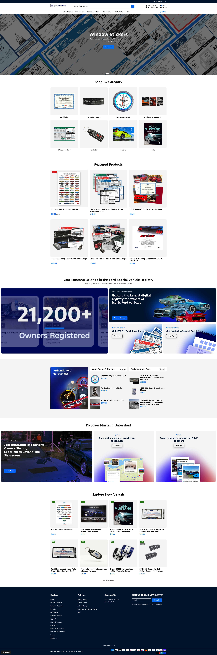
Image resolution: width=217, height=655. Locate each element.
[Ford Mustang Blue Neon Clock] (95, 379)
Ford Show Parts (62, 651)
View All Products (56, 602)
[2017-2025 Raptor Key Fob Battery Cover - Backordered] (153, 553)
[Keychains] (94, 134)
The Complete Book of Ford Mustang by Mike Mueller (121, 530)
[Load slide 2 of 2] (110, 73)
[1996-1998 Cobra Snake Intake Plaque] (134, 391)
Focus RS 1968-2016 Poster (62, 529)
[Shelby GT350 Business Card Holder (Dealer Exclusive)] (123, 553)
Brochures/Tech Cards (57, 631)
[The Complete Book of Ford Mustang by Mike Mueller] (123, 514)
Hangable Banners (94, 117)
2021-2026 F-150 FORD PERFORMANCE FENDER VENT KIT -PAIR (152, 377)
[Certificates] (64, 101)
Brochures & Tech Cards (152, 117)
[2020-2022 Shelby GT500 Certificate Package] (69, 238)
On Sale (53, 609)
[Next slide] (114, 73)
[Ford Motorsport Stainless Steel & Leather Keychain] (94, 553)
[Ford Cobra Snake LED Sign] (95, 391)
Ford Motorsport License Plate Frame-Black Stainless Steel (63, 570)
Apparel (53, 619)
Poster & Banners (56, 622)
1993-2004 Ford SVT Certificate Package (146, 209)
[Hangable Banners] (94, 101)
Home (52, 599)
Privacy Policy (82, 599)
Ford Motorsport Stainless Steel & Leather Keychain (94, 570)
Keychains (93, 150)
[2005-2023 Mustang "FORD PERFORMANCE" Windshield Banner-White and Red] (134, 404)
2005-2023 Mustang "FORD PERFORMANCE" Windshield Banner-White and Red (151, 402)
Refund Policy (82, 606)
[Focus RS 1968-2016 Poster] (64, 514)
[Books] (153, 134)
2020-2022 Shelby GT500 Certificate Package (69, 259)
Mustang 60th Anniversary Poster (65, 209)
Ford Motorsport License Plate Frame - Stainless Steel (152, 530)
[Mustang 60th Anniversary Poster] (69, 188)
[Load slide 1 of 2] (107, 73)
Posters (123, 150)
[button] (163, 6)
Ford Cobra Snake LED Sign (112, 388)
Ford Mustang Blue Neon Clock (113, 376)
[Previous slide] (102, 73)
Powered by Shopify (76, 651)
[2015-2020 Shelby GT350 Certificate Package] (108, 238)
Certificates (64, 117)
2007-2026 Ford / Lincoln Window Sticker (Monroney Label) (107, 210)
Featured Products (56, 606)
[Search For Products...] (132, 6)
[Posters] (123, 134)
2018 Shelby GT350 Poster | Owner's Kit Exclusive (91, 530)
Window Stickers (64, 150)
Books (153, 150)
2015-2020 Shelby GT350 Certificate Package (108, 259)
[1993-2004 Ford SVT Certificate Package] (148, 188)
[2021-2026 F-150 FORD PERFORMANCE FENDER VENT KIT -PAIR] (134, 379)
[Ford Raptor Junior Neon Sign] (95, 404)
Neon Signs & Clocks (123, 117)
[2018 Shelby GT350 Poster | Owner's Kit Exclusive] (94, 514)
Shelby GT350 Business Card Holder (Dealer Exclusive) (121, 570)
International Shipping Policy (87, 609)
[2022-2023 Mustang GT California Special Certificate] (148, 238)
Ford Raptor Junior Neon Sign (113, 400)
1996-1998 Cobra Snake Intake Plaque (152, 389)
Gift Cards (53, 638)
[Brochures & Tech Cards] (153, 101)
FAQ (79, 612)
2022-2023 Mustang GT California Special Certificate (146, 259)
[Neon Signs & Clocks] (123, 101)
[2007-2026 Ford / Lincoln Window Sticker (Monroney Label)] (108, 188)
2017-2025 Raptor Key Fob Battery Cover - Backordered (151, 570)
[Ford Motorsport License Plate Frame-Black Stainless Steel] (64, 553)
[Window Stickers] (64, 134)
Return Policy (82, 602)
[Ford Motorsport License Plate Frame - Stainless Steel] (153, 514)
